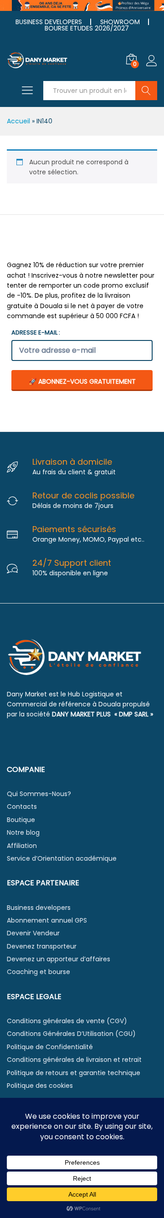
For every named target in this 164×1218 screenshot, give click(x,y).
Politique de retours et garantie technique (73, 1072)
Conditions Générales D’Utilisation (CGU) (71, 1033)
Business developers (39, 907)
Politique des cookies (40, 1085)
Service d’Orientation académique (62, 858)
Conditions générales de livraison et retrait (74, 1059)
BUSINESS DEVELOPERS (48, 21)
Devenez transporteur (42, 946)
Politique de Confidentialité (50, 1046)
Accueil (18, 121)
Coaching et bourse (38, 971)
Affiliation (22, 845)
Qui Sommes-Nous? (39, 793)
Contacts (22, 806)
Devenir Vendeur (33, 933)
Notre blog (23, 832)
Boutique (21, 819)
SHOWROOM (120, 21)
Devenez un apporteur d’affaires (58, 959)
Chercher (146, 90)
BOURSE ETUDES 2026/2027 (87, 28)
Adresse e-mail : (35, 332)
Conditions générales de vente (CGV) (67, 1020)
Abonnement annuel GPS (47, 920)
